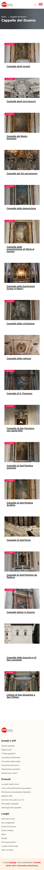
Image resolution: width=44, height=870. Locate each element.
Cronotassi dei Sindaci (10, 757)
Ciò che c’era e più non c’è (12, 800)
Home (3, 17)
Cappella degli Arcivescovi (21, 101)
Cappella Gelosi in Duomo (21, 612)
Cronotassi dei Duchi (10, 765)
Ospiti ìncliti (6, 750)
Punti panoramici (8, 842)
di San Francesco (8, 826)
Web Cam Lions (8, 819)
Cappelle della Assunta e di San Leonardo (21, 658)
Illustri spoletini (8, 746)
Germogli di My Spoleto (11, 807)
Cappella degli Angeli (18, 66)
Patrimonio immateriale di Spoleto (16, 792)
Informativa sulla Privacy (27, 866)
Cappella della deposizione (21, 208)
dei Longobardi (7, 823)
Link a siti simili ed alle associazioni (16, 788)
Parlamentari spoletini (10, 769)
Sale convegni (7, 850)
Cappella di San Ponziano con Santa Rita (20, 429)
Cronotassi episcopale (10, 761)
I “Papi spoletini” (8, 753)
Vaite (3, 834)
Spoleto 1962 (6, 796)
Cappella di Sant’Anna (19, 540)
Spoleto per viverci (9, 773)
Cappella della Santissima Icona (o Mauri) (21, 287)
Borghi (4, 838)
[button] (7, 160)
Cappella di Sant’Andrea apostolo (20, 466)
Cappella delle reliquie (19, 358)
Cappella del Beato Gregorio (17, 137)
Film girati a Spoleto (10, 804)
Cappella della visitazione (21, 323)
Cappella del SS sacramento (22, 173)
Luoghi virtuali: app (9, 846)
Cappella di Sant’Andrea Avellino (20, 504)
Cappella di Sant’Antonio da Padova (22, 576)
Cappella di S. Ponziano (19, 393)
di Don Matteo (7, 830)
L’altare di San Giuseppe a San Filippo (21, 696)
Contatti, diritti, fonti (10, 784)
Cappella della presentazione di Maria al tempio (20, 249)
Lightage (12, 862)
